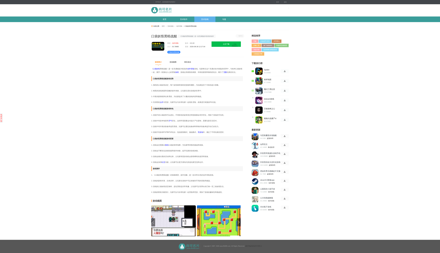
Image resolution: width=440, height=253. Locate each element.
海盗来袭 (256, 49)
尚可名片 (174, 10)
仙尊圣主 (264, 144)
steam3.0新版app (267, 180)
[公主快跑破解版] (255, 199)
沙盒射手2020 (265, 41)
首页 (164, 19)
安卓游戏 (205, 19)
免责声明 (1, 118)
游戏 (285, 2)
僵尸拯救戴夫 (267, 45)
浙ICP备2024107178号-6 (253, 246)
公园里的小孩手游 (267, 189)
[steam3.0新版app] (255, 181)
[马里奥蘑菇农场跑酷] (255, 136)
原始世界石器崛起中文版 (270, 171)
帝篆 (254, 41)
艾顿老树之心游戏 (269, 109)
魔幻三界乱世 (269, 89)
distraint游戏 (269, 99)
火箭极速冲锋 (257, 54)
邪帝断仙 (277, 41)
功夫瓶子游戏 (265, 207)
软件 (277, 2)
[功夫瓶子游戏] (255, 208)
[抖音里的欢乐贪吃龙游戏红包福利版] (255, 163)
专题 (224, 19)
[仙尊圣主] (255, 145)
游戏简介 (158, 62)
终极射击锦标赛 (281, 45)
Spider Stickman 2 (268, 70)
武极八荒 (256, 45)
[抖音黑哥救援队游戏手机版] (255, 154)
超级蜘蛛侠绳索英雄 (270, 49)
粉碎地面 (267, 79)
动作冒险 (179, 26)
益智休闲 (270, 138)
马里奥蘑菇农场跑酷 (268, 135)
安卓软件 (183, 19)
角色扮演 (271, 147)
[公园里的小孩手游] (255, 190)
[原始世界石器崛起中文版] (255, 172)
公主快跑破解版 (266, 198)
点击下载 (226, 44)
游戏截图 (173, 62)
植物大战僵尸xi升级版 (270, 118)
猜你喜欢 (187, 62)
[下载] (285, 136)
